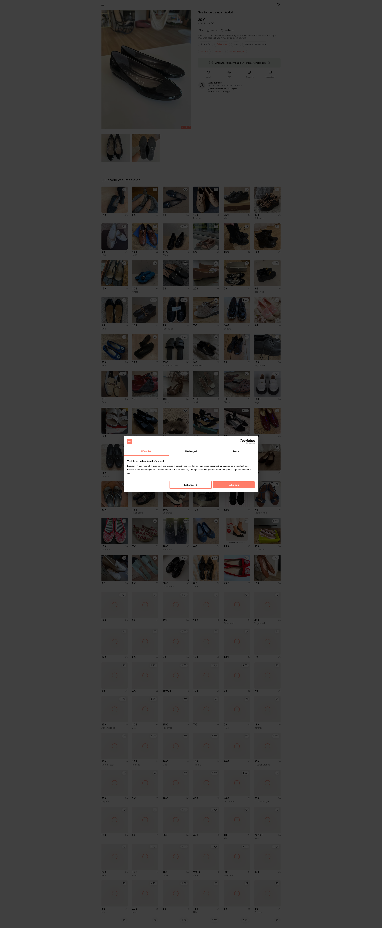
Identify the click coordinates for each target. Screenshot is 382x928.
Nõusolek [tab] (146, 451)
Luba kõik (234, 485)
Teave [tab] (236, 451)
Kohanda (189, 485)
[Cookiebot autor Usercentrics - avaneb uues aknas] (242, 441)
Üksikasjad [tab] (191, 451)
